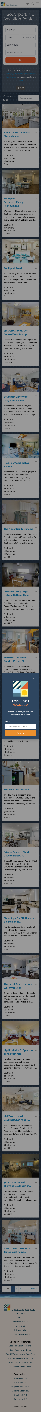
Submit (21, 733)
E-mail (8, 721)
